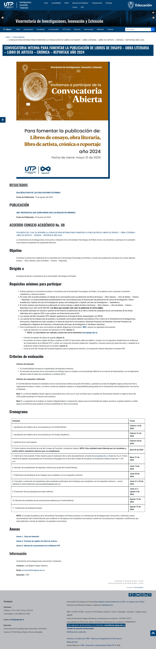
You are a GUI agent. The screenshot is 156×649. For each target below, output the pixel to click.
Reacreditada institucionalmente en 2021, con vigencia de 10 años (119, 602)
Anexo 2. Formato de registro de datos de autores (36, 541)
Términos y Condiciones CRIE (78, 639)
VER (84, 327)
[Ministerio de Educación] (135, 5)
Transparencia (97, 3)
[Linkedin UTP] (146, 595)
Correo (74, 7)
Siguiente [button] (153, 18)
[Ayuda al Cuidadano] (149, 595)
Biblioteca (100, 29)
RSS (82, 7)
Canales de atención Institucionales (80, 629)
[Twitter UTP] (134, 595)
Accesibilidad (56, 3)
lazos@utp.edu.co (101, 456)
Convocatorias (18, 37)
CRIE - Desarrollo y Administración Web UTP (97, 645)
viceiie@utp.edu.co (17, 620)
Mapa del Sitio (72, 642)
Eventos (110, 29)
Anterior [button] (3, 18)
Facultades (41, 29)
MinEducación (107, 605)
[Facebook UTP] (130, 595)
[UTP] (9, 5)
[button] (153, 12)
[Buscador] (153, 29)
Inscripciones (28, 29)
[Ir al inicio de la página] (153, 633)
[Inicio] (153, 633)
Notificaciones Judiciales (76, 632)
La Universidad (53, 29)
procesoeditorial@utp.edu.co (33, 570)
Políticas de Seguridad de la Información (106, 639)
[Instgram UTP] (142, 595)
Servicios (77, 29)
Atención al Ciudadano (80, 3)
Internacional (88, 29)
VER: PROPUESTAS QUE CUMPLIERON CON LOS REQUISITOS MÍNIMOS (46, 213)
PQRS (66, 3)
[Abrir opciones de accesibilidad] (3, 120)
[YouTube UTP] (138, 595)
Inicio (46, 3)
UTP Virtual (66, 29)
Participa (109, 3)
